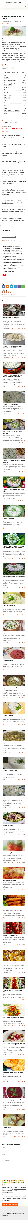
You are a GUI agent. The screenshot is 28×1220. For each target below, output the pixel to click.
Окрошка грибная (8, 798)
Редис (6, 92)
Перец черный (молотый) (12, 110)
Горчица (6, 77)
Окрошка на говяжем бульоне (12, 688)
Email (4, 1154)
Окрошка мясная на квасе (11, 404)
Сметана (6, 103)
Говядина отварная (10, 90)
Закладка (7, 230)
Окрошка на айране (8, 518)
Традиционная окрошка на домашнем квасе (11, 318)
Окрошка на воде (8, 743)
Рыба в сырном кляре (9, 908)
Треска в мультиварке (9, 880)
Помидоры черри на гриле (11, 935)
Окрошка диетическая (9, 633)
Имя (3, 1147)
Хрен (5, 75)
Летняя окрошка (8, 660)
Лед (5, 113)
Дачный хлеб (7, 1127)
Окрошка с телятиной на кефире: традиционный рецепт (13, 347)
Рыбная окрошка (8, 825)
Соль (5, 108)
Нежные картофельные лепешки (13, 1072)
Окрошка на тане (8, 715)
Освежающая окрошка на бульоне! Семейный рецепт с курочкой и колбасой (13, 547)
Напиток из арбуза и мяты (11, 853)
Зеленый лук (8, 95)
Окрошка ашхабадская (10, 770)
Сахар (6, 105)
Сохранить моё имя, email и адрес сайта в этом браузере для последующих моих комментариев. (14, 1198)
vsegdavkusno (7, 246)
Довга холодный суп (9, 605)
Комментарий (6, 1161)
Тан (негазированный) (11, 72)
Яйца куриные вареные (11, 80)
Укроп (6, 100)
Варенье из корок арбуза (10, 963)
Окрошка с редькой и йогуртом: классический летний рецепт (12, 376)
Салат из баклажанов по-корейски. (13, 1017)
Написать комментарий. (9, 237)
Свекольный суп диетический (12, 1100)
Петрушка (7, 97)
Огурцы (6, 87)
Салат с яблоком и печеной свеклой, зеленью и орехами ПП (14, 1044)
